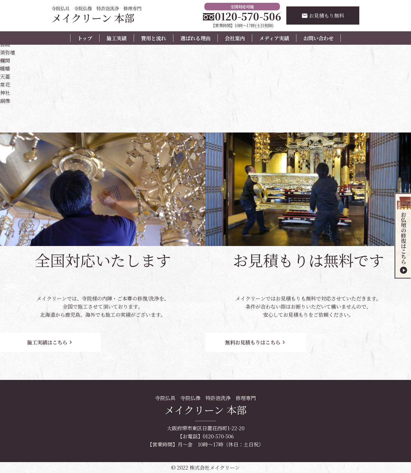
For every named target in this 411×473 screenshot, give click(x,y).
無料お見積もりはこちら (256, 342)
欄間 (5, 60)
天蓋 (5, 76)
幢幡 (5, 68)
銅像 (5, 100)
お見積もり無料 (322, 15)
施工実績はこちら (50, 342)
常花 (5, 84)
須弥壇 (7, 52)
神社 (5, 92)
